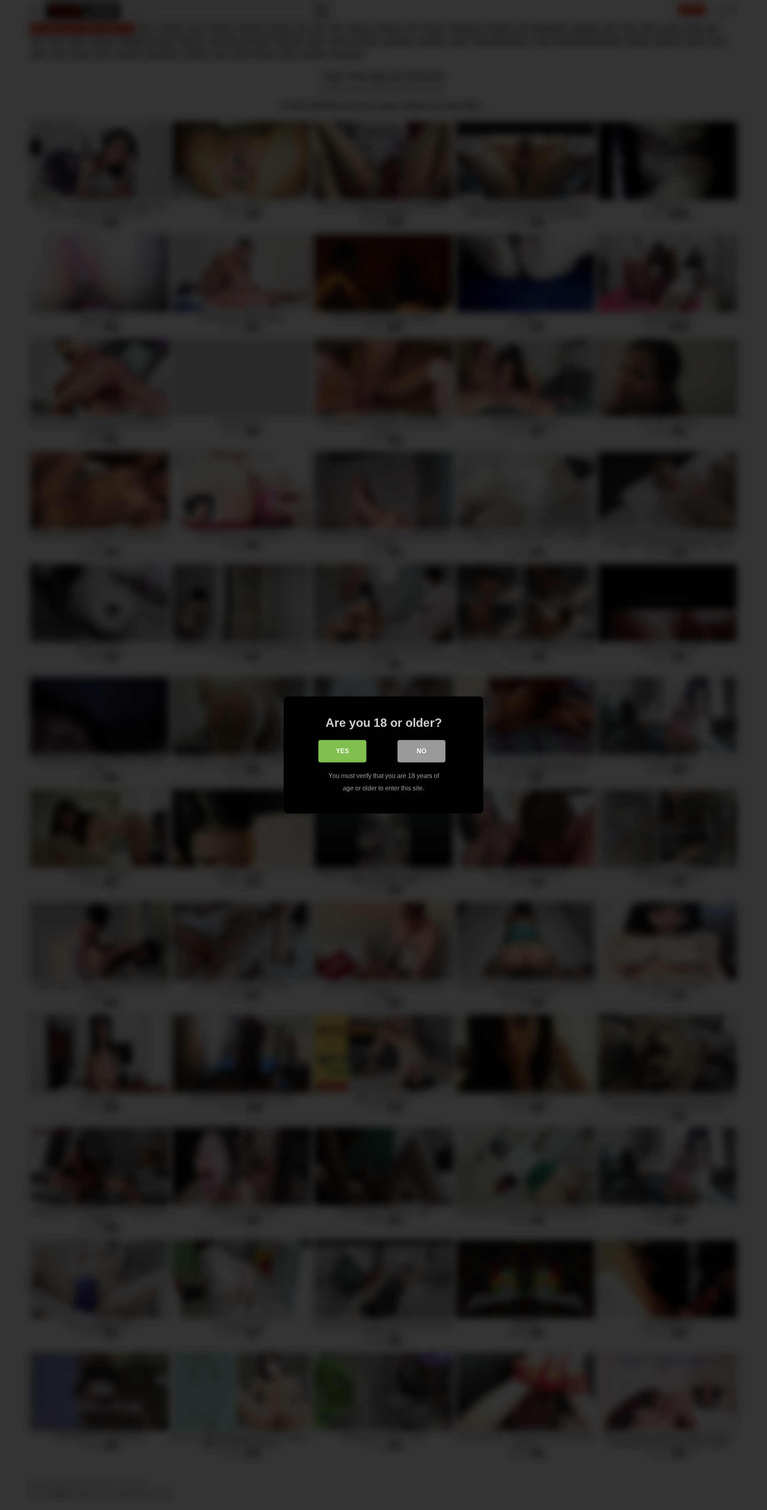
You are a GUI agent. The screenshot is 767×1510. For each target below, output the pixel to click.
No (421, 751)
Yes (342, 751)
